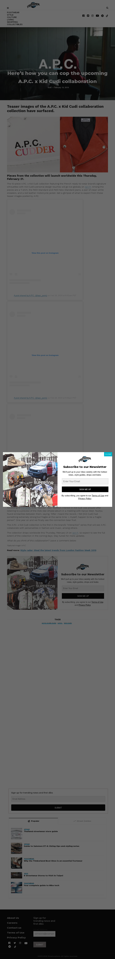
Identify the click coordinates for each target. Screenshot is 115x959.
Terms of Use (98, 495)
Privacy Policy (84, 498)
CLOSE (108, 454)
